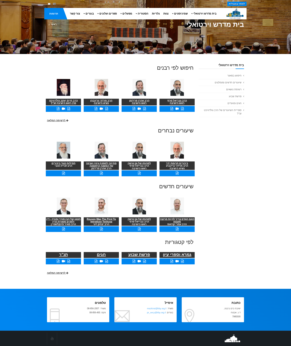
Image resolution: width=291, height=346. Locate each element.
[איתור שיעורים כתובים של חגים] (96, 261)
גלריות (156, 13)
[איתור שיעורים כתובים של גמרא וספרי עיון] (171, 261)
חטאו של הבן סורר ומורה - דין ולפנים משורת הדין (63, 220)
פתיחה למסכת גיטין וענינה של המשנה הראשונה (101, 164)
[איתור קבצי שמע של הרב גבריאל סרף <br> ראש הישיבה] (182, 108)
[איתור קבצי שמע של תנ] (68, 261)
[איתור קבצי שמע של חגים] (106, 261)
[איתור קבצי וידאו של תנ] (63, 261)
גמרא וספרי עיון (177, 254)
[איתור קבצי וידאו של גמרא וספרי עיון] (177, 261)
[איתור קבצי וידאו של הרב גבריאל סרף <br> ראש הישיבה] (177, 108)
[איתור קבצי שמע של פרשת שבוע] (144, 261)
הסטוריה (143, 13)
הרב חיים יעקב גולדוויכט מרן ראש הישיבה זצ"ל (63, 101)
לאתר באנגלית (237, 4)
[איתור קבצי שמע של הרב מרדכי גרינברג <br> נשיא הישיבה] (106, 108)
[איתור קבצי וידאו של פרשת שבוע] (139, 261)
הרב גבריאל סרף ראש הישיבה (177, 101)
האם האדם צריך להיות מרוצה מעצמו (177, 220)
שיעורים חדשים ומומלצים (228, 82)
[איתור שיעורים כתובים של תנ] (58, 261)
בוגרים (90, 13)
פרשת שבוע (235, 96)
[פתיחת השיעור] (177, 173)
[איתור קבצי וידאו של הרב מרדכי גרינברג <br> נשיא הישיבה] (101, 108)
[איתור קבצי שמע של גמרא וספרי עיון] (182, 261)
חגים (101, 254)
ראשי (54, 24)
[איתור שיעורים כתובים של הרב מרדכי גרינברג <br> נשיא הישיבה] (96, 108)
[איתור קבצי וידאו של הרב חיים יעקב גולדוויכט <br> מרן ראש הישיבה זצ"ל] (63, 108)
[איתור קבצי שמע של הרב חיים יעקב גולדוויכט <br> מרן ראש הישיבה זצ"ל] (68, 108)
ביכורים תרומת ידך (177, 163)
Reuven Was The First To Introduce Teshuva (101, 220)
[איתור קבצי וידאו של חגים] (101, 261)
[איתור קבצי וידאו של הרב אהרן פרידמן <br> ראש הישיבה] (139, 108)
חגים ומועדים (234, 103)
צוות (166, 13)
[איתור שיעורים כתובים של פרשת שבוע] (134, 261)
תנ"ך (63, 254)
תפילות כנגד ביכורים (63, 163)
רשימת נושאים (233, 89)
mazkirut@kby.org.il (156, 308)
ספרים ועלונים (108, 13)
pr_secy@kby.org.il (156, 312)
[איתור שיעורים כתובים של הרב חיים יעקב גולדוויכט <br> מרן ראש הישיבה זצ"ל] (58, 108)
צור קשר (75, 13)
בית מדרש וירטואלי (204, 13)
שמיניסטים (181, 13)
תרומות (53, 13)
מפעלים (127, 13)
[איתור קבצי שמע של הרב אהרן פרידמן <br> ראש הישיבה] (144, 108)
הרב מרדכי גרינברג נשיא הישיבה (101, 101)
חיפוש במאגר (234, 75)
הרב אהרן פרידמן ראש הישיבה (139, 101)
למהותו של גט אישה (139, 163)
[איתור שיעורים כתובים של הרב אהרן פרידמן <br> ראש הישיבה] (134, 108)
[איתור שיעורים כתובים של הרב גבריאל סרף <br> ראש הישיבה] (171, 108)
